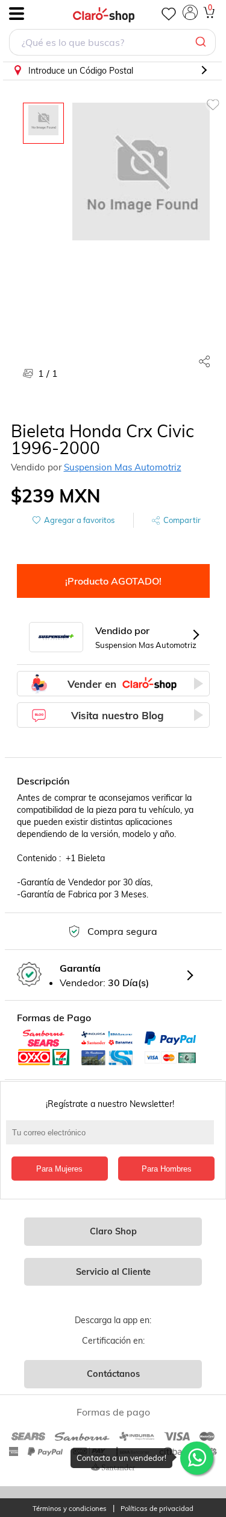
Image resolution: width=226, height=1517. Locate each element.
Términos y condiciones (70, 1509)
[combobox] (112, 44)
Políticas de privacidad (157, 1509)
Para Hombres (167, 1168)
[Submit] (202, 42)
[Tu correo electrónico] (112, 1138)
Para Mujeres (59, 1168)
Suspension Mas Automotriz (122, 467)
